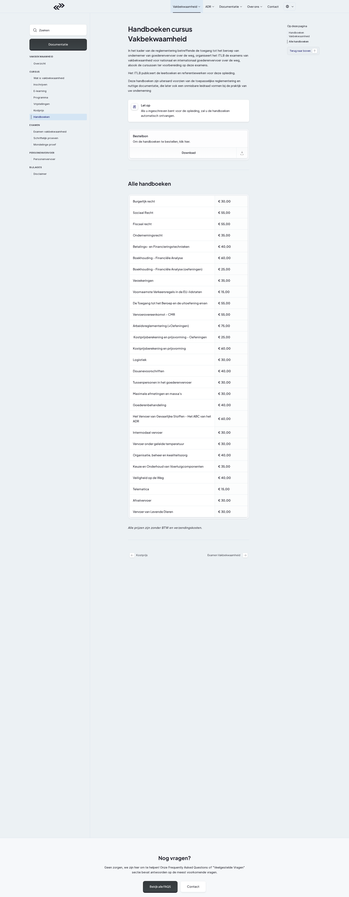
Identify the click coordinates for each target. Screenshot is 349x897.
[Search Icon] (58, 30)
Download (189, 152)
